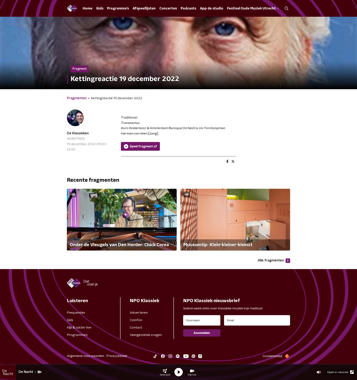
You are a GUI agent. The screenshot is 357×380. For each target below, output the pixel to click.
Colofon (136, 320)
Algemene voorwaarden (85, 356)
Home (87, 8)
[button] (165, 372)
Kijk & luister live (79, 327)
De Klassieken (78, 133)
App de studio (211, 8)
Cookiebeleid (272, 356)
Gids (99, 8)
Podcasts (188, 8)
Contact (136, 327)
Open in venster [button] (338, 372)
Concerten (168, 8)
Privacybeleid (116, 356)
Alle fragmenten (271, 260)
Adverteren (139, 312)
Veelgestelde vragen (146, 335)
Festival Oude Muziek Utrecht (251, 8)
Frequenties (76, 312)
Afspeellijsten (144, 8)
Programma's (118, 8)
